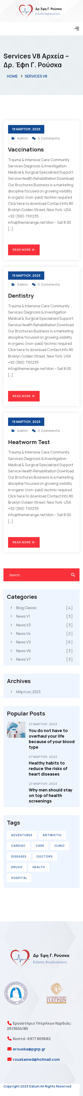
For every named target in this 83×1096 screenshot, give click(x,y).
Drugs (16, 867)
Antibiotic (52, 835)
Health (39, 867)
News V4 (44, 633)
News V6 (44, 650)
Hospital (19, 878)
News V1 (44, 616)
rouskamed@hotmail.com (36, 1059)
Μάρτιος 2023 (28, 691)
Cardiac (18, 846)
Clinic (59, 846)
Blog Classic (44, 607)
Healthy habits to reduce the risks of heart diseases (48, 768)
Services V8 (36, 76)
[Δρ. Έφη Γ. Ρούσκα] (41, 10)
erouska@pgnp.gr (28, 1049)
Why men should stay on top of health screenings (50, 795)
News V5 (44, 642)
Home (12, 76)
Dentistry (21, 295)
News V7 (44, 659)
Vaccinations (26, 149)
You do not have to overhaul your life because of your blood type (52, 739)
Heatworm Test (29, 442)
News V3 (44, 625)
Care (40, 846)
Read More (22, 250)
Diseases (19, 856)
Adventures (22, 835)
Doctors (45, 856)
